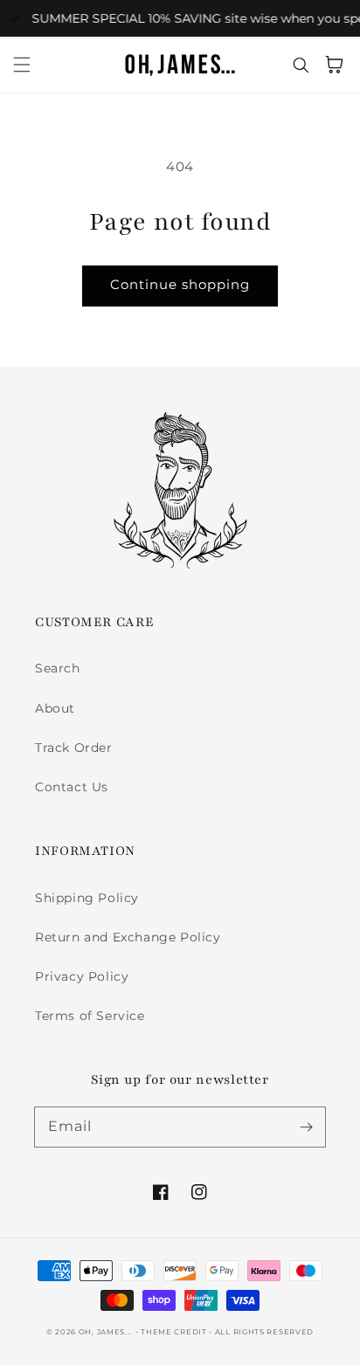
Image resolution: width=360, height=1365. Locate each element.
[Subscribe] (306, 1126)
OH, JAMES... (105, 1331)
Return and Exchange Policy (128, 937)
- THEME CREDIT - (175, 1331)
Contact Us (71, 787)
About (55, 708)
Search (57, 668)
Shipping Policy (87, 898)
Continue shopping (180, 284)
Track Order (74, 747)
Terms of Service (90, 1016)
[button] (22, 64)
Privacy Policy (81, 976)
